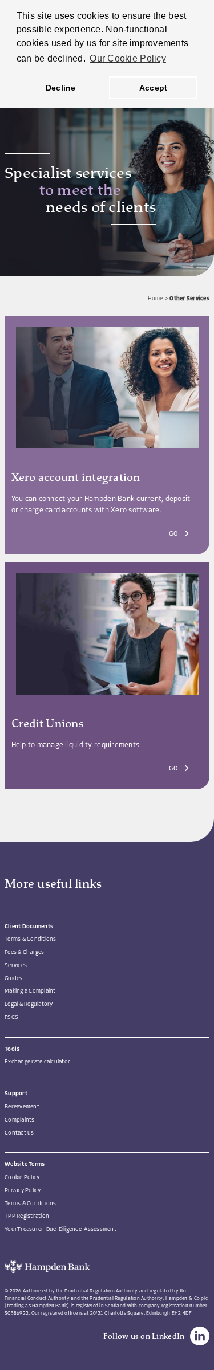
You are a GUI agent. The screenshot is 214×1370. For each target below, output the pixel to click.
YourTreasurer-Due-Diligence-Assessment (60, 1229)
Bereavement (22, 1107)
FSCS (11, 1017)
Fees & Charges (25, 952)
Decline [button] (61, 87)
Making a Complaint (30, 991)
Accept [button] (153, 87)
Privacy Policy (23, 1191)
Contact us (19, 1133)
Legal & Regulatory (29, 1004)
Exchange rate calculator (37, 1062)
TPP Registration (27, 1216)
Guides (14, 979)
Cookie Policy (22, 1178)
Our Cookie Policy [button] (127, 58)
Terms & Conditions (30, 939)
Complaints (20, 1120)
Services (16, 966)
